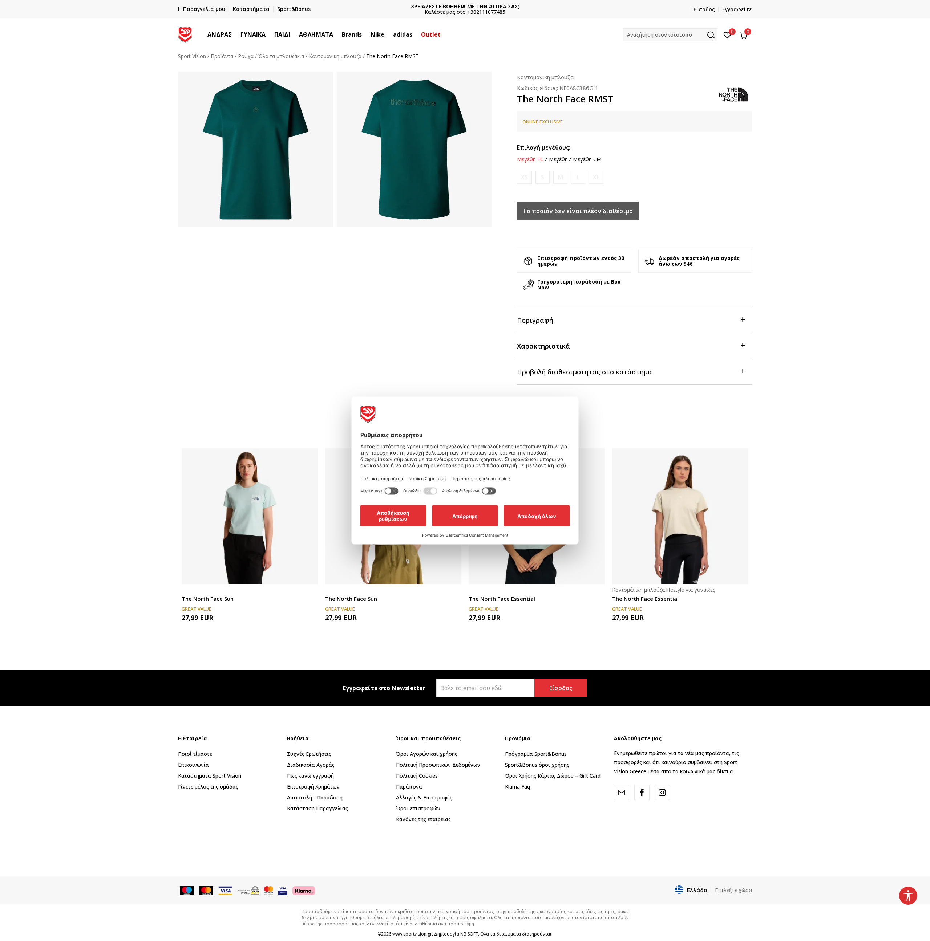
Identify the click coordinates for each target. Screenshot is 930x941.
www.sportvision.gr (412, 934)
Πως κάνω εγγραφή (310, 775)
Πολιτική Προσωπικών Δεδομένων (438, 764)
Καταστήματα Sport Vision (209, 775)
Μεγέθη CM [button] (587, 159)
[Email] (621, 792)
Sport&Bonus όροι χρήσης (537, 764)
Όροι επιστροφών (418, 808)
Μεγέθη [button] (558, 159)
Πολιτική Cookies (417, 775)
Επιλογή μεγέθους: (543, 147)
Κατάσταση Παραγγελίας (317, 808)
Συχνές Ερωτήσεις (309, 753)
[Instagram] (662, 792)
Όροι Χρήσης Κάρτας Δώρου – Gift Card (553, 775)
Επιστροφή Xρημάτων (313, 786)
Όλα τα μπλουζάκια (281, 56)
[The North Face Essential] (680, 516)
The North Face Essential (502, 598)
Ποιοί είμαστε (195, 753)
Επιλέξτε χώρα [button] (733, 889)
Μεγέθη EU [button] (530, 159)
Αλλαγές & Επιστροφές (424, 797)
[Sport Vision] (185, 34)
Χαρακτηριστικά (543, 346)
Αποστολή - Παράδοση (315, 797)
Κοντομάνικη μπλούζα (335, 56)
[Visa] (282, 890)
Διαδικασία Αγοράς (311, 764)
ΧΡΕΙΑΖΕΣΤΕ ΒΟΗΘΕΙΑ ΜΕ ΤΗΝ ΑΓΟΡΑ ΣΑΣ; (465, 6)
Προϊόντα (222, 56)
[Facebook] (642, 792)
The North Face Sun (208, 598)
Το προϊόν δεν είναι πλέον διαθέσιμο (578, 211)
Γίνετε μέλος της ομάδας (208, 786)
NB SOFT (469, 934)
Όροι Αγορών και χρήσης (426, 753)
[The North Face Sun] (250, 516)
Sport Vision (192, 56)
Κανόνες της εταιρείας (423, 819)
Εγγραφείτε (737, 9)
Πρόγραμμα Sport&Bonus (536, 753)
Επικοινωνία (193, 764)
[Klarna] (303, 890)
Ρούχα (246, 56)
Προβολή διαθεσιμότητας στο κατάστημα (584, 371)
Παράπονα (409, 786)
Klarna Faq (517, 786)
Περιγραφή (535, 320)
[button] (235, 34)
